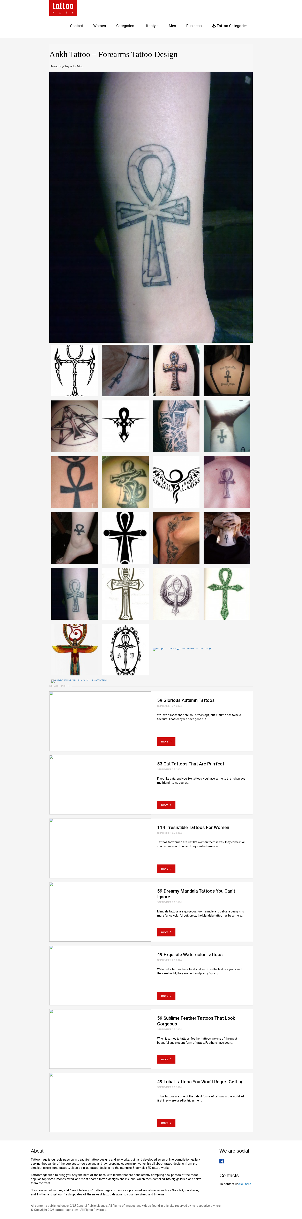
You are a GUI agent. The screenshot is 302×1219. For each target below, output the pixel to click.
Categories (125, 26)
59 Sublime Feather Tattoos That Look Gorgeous (196, 1021)
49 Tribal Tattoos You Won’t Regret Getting (200, 1081)
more (165, 741)
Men (172, 26)
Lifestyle (151, 26)
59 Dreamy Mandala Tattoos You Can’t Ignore (196, 893)
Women (99, 26)
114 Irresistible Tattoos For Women (193, 827)
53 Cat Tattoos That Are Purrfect (190, 763)
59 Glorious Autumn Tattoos (186, 700)
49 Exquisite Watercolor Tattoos (190, 954)
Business (194, 26)
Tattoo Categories (232, 26)
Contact (76, 26)
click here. (245, 1184)
